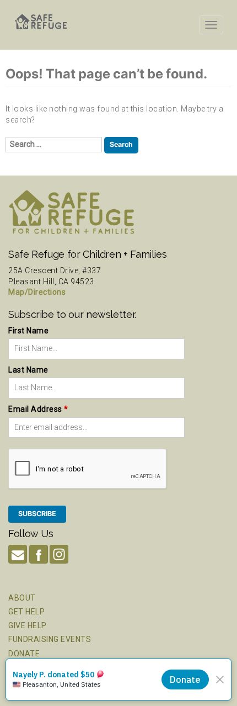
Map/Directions (37, 292)
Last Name (28, 369)
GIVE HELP (27, 625)
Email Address (38, 409)
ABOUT (22, 597)
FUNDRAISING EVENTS (49, 639)
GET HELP (26, 611)
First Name (28, 330)
